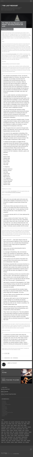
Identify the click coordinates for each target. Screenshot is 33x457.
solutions (13, 440)
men (5, 442)
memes (10, 440)
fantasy (8, 425)
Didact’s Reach (4, 406)
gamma (2, 437)
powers (2, 435)
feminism (15, 425)
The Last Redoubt (10, 6)
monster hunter (24, 437)
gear (7, 440)
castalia (8, 435)
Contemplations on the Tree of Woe (7, 412)
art (22, 423)
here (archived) (13, 191)
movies (2, 425)
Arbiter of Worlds (4, 411)
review (28, 423)
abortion (28, 440)
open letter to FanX (24, 56)
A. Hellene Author (5, 413)
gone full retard (25, 55)
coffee (12, 435)
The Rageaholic (4, 407)
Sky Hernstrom (4, 403)
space (2, 442)
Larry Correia (18, 437)
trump (19, 425)
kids (14, 437)
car (23, 442)
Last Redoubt (4, 29)
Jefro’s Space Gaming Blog (6, 404)
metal (13, 423)
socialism (27, 430)
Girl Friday (4, 372)
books (25, 423)
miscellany (3, 423)
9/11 (5, 435)
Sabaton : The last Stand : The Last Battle (10, 379)
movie (12, 425)
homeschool (20, 442)
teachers (8, 442)
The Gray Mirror (4, 414)
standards (18, 440)
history (10, 423)
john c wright (10, 437)
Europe (25, 425)
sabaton (19, 423)
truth (22, 440)
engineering (27, 435)
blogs (22, 425)
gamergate (3, 440)
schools (12, 442)
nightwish (27, 442)
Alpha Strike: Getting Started (5, 389)
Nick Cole (3, 405)
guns (16, 423)
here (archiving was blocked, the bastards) (13, 192)
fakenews (19, 430)
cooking (11, 430)
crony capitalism (21, 435)
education (15, 430)
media (23, 430)
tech (7, 423)
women (16, 442)
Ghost (6, 453)
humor (6, 437)
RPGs (5, 425)
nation (25, 440)
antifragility (3, 430)
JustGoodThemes (16, 453)
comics (8, 430)
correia (15, 435)
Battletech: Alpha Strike (4, 391)
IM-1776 (3, 415)
